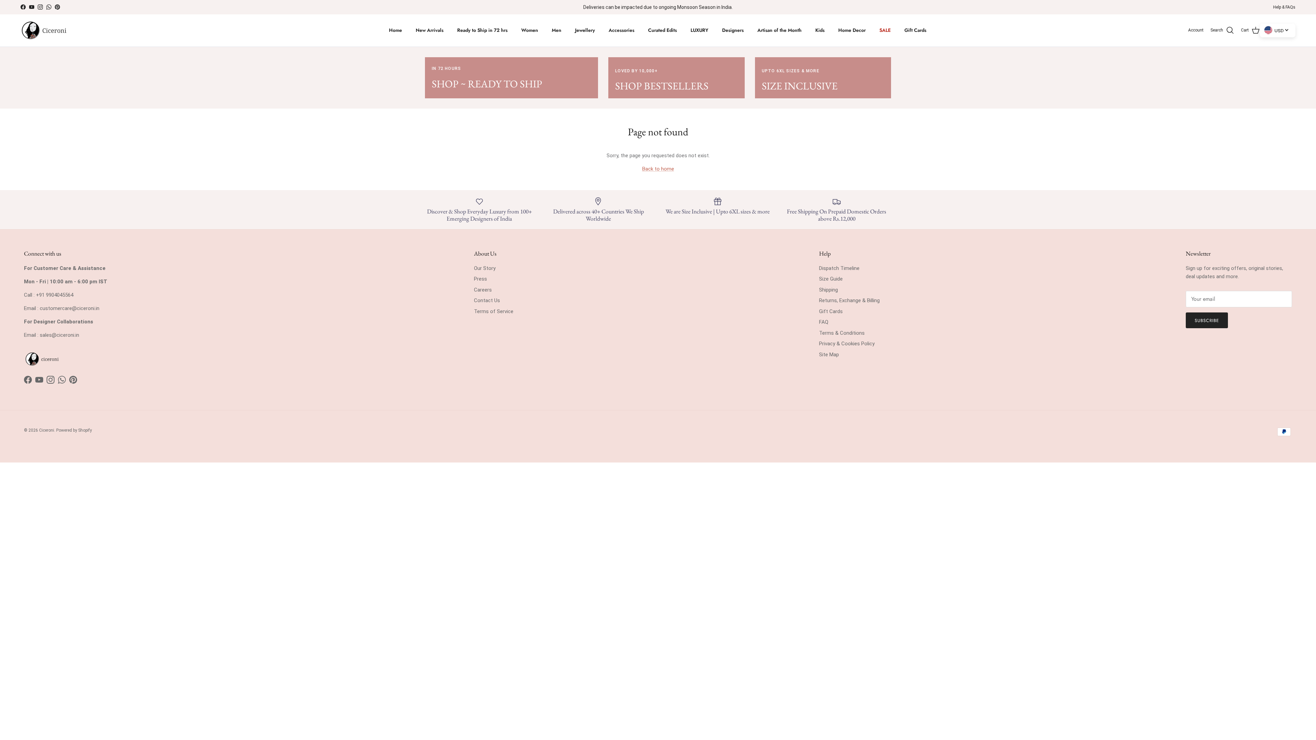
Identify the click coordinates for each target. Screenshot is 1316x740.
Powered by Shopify (74, 430)
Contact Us (487, 300)
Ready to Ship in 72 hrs (482, 30)
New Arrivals (429, 30)
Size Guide (831, 279)
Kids (820, 30)
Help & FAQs (1284, 7)
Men (556, 30)
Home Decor (852, 30)
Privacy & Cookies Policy (847, 344)
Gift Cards (915, 30)
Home (395, 30)
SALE (885, 30)
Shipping (828, 290)
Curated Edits (662, 30)
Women (529, 30)
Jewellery (585, 30)
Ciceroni (46, 430)
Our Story (485, 268)
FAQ (823, 322)
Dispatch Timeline (839, 268)
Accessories (621, 30)
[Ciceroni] (44, 30)
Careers (483, 290)
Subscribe (1207, 320)
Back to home (658, 169)
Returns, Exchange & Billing (849, 300)
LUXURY (699, 30)
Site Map (829, 355)
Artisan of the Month (779, 30)
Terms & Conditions (842, 333)
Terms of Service (493, 311)
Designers (733, 30)
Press (480, 279)
